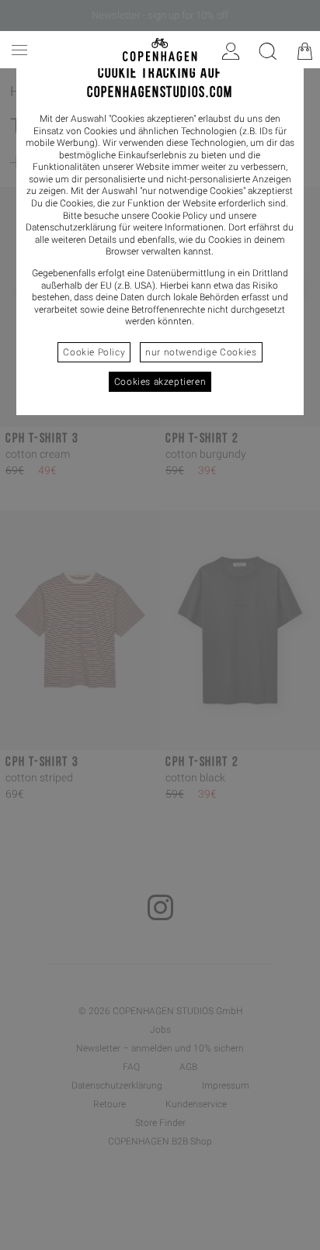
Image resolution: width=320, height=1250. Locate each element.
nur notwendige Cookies (200, 352)
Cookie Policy (94, 352)
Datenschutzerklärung (71, 227)
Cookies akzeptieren (160, 381)
